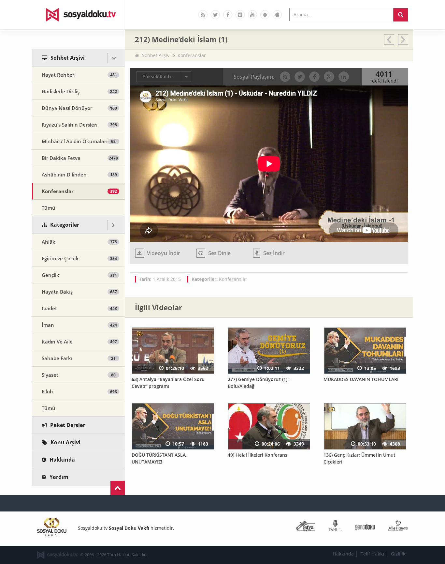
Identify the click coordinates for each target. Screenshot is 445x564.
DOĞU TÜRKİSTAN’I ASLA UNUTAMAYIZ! (159, 458)
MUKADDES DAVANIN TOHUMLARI (360, 379)
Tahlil (335, 527)
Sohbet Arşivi (156, 55)
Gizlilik (398, 554)
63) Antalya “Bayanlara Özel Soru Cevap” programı (168, 382)
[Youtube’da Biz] (252, 14)
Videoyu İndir (163, 253)
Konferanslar (192, 55)
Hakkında (343, 554)
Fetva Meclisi (305, 527)
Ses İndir (273, 253)
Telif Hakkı (372, 554)
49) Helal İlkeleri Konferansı (258, 455)
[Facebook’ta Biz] (227, 14)
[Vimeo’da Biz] (240, 14)
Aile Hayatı (398, 527)
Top (117, 488)
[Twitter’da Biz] (215, 14)
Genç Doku (365, 527)
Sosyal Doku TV (78, 14)
